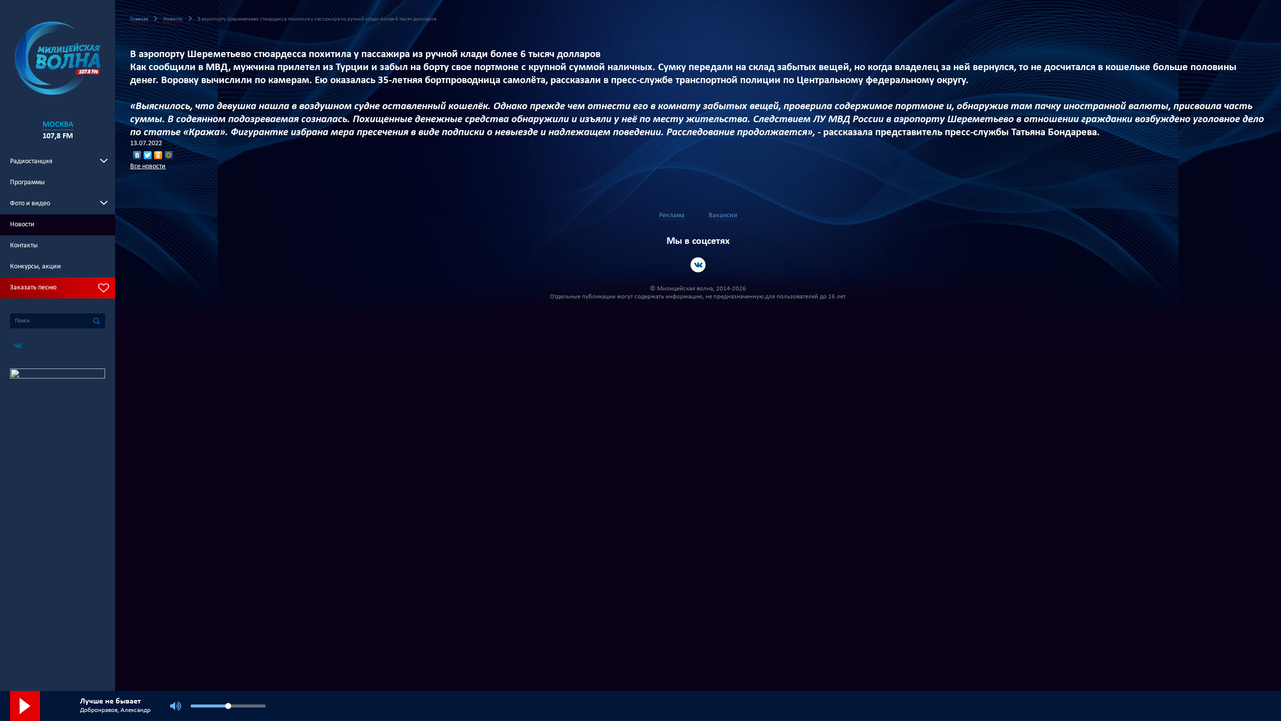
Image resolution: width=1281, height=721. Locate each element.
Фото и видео (30, 203)
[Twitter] (148, 155)
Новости (22, 224)
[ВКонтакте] (137, 155)
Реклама (672, 215)
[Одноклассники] (158, 155)
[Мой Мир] (169, 155)
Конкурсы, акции (35, 266)
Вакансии (723, 215)
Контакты (24, 245)
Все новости (148, 166)
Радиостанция (31, 161)
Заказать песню (33, 287)
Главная (139, 19)
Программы (27, 182)
